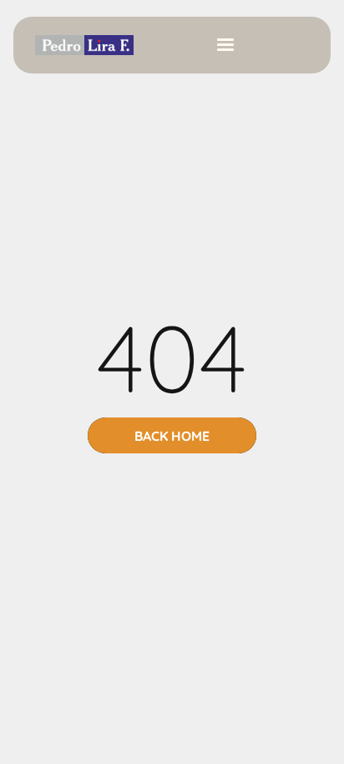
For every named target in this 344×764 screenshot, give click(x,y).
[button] (225, 45)
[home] (80, 45)
